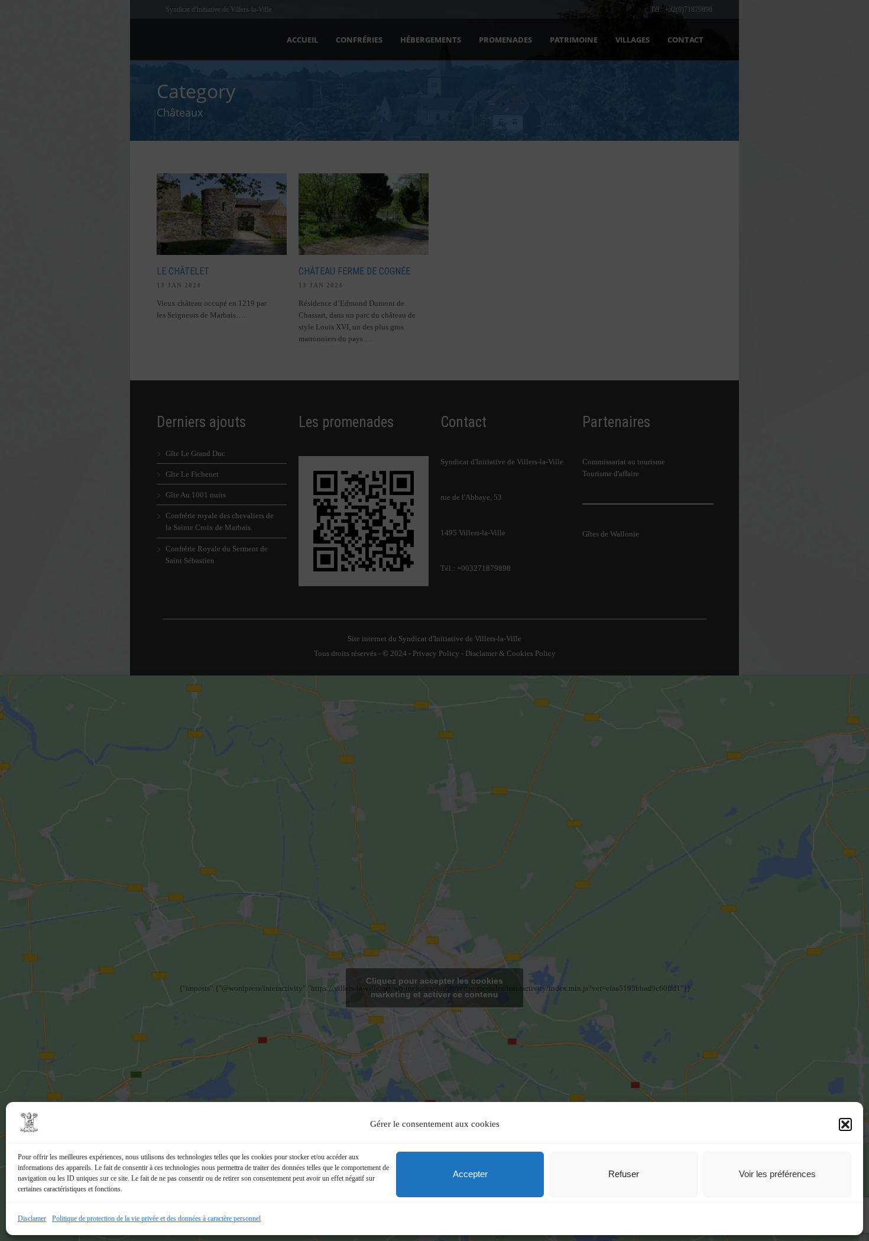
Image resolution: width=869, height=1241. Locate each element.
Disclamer (32, 1218)
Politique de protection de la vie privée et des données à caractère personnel (156, 1218)
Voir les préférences (777, 1174)
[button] (845, 1124)
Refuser (623, 1174)
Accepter (470, 1174)
